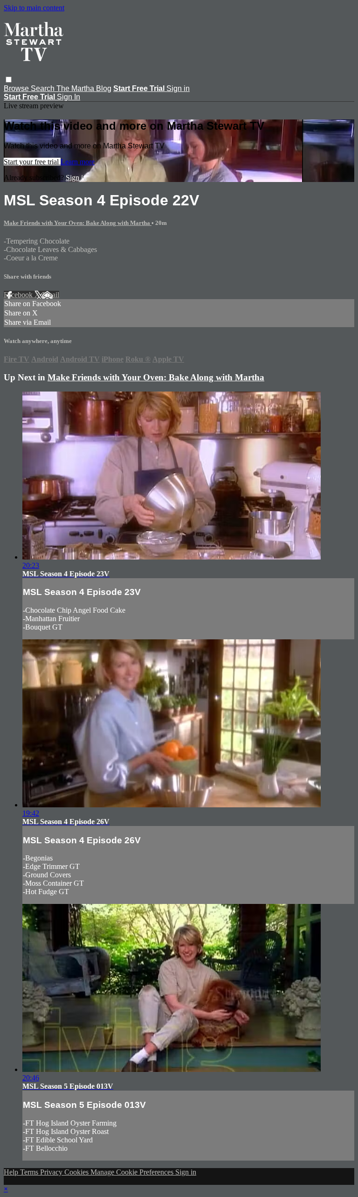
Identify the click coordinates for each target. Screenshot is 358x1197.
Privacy (52, 1172)
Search (43, 88)
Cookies (77, 1172)
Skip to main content (34, 8)
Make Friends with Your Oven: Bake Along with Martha (77, 222)
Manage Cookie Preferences (132, 1172)
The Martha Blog (83, 88)
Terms (30, 1172)
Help (12, 1172)
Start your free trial (32, 162)
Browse (17, 88)
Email (50, 295)
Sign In (68, 97)
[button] (9, 80)
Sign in (178, 88)
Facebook (19, 295)
